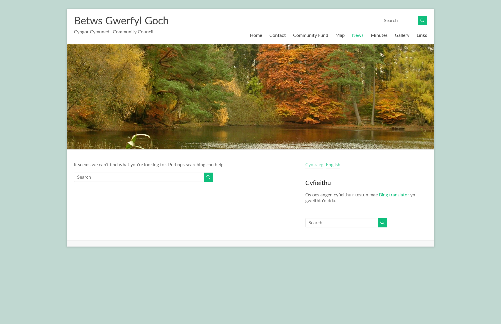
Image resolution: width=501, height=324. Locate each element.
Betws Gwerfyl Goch (121, 21)
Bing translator (394, 195)
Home (256, 35)
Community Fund (310, 35)
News (358, 35)
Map (340, 35)
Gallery (402, 35)
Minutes (379, 35)
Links (422, 35)
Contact (277, 35)
